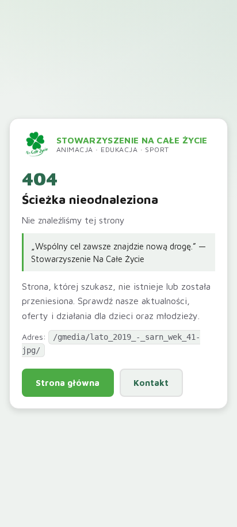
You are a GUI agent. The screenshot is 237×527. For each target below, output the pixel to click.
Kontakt (151, 382)
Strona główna (68, 382)
